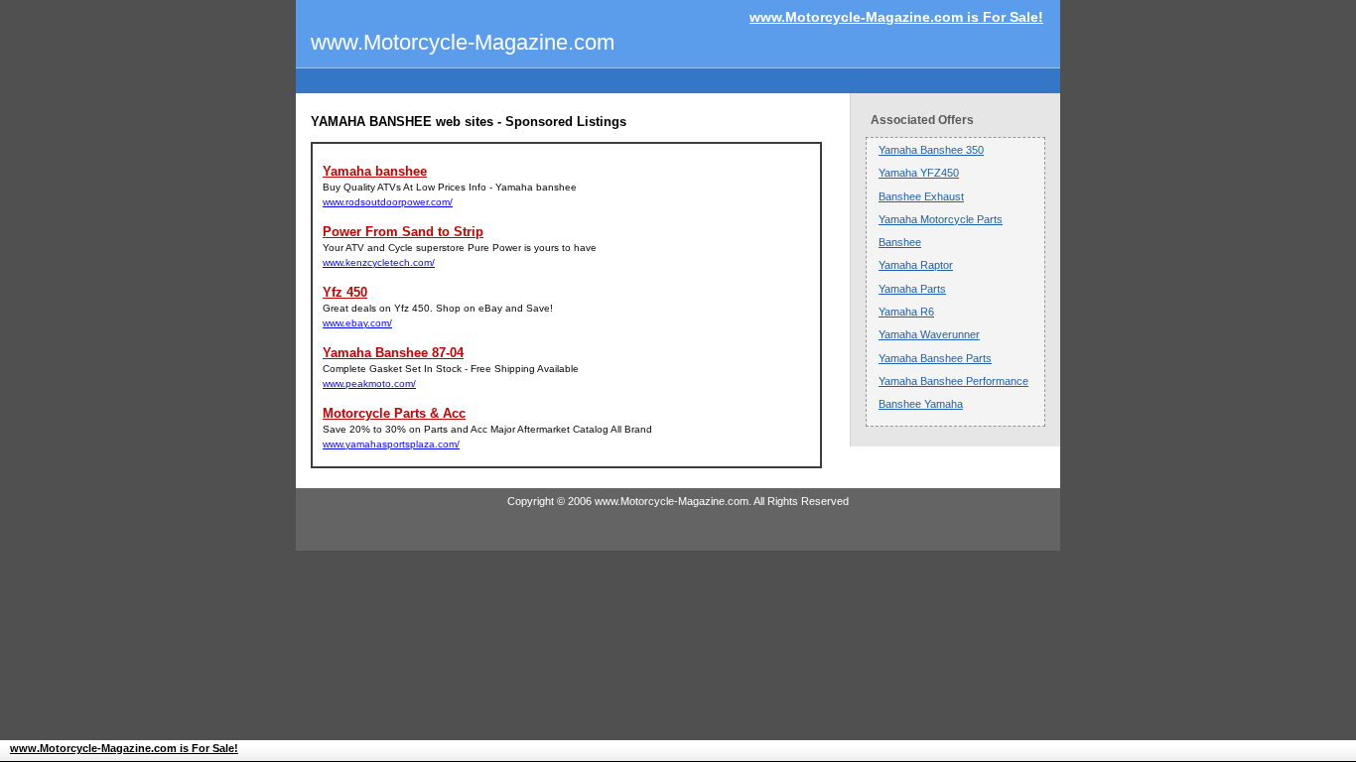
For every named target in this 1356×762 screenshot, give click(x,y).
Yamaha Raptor (916, 265)
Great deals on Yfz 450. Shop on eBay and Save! (438, 308)
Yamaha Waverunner (929, 334)
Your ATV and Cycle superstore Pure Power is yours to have (460, 247)
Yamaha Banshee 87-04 (393, 352)
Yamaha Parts (912, 289)
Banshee (900, 242)
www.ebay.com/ (357, 323)
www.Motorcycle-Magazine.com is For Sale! (896, 17)
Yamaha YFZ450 (919, 173)
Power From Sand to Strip (403, 231)
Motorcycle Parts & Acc (394, 413)
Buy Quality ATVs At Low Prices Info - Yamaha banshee (450, 187)
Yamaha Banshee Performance (953, 381)
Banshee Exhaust (921, 196)
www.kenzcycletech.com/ (379, 262)
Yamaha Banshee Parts (935, 358)
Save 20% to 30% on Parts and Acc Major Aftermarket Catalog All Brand (487, 429)
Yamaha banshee (375, 171)
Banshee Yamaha (921, 404)
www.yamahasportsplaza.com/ (391, 444)
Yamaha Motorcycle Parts (941, 219)
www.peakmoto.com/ (369, 383)
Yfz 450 (345, 292)
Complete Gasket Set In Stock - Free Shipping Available (451, 368)
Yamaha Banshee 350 (931, 150)
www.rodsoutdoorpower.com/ (388, 201)
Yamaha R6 (906, 312)
